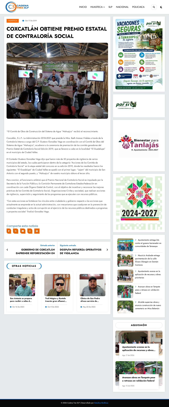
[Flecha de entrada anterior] (7, 250)
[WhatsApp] (29, 231)
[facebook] (9, 231)
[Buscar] (154, 7)
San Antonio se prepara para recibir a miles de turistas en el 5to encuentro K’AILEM (21, 300)
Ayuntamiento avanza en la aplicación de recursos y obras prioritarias (148, 274)
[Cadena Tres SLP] (24, 6)
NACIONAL (122, 7)
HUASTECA (96, 7)
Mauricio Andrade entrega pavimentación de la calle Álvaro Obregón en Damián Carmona (147, 260)
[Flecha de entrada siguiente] (107, 250)
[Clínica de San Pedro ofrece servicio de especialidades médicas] (93, 284)
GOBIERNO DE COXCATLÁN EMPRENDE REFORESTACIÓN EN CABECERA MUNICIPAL (35, 252)
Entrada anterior (47, 245)
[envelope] (22, 231)
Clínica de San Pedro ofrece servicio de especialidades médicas (91, 300)
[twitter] (15, 231)
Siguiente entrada (68, 245)
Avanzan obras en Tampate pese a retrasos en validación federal (147, 289)
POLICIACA (138, 7)
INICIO (83, 7)
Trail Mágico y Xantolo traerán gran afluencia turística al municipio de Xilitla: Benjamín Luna (56, 300)
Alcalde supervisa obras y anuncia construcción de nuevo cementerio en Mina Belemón (148, 305)
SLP (110, 7)
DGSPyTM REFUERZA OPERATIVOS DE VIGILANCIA (80, 251)
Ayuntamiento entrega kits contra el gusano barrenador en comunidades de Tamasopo (148, 243)
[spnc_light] (161, 7)
